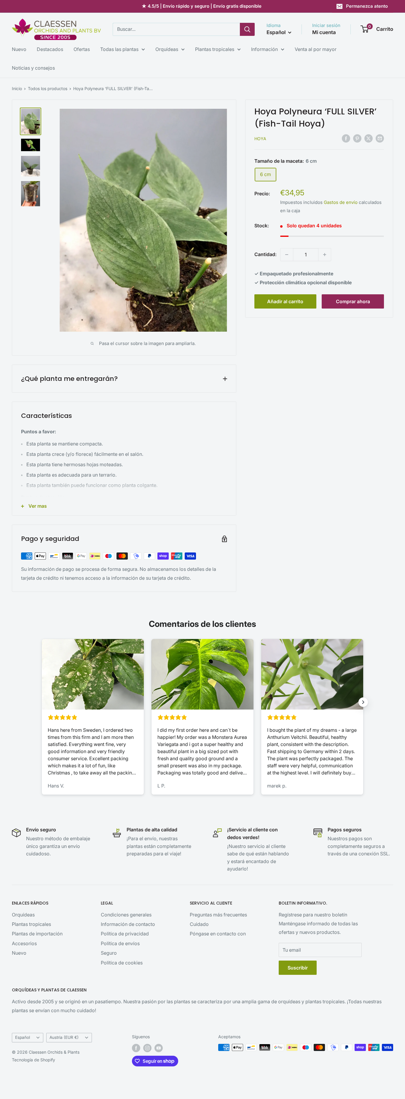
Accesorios (24, 943)
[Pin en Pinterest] (357, 138)
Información (264, 49)
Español (22, 1037)
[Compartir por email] (380, 138)
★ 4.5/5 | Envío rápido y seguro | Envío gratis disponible (202, 6)
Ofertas (82, 49)
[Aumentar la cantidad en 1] (324, 254)
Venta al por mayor (316, 49)
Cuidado (199, 924)
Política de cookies (122, 963)
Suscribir (298, 968)
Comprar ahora (353, 301)
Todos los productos (47, 88)
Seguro (109, 953)
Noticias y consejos (33, 68)
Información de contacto (128, 924)
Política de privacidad (125, 934)
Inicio (17, 88)
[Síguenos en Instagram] (147, 1048)
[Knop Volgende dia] (363, 702)
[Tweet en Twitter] (368, 138)
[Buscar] (247, 29)
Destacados (50, 49)
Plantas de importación (37, 934)
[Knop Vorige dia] (42, 702)
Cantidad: (265, 254)
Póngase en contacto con (218, 934)
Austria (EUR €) (64, 1037)
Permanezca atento (367, 6)
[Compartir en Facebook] (346, 138)
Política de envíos (120, 943)
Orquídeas (166, 49)
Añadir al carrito (285, 301)
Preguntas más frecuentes (218, 915)
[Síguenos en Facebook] (136, 1048)
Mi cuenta (324, 32)
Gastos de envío (341, 202)
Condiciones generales (126, 915)
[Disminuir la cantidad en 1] (286, 254)
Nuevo (19, 49)
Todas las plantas (119, 49)
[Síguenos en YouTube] (158, 1048)
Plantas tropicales (214, 49)
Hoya (260, 138)
